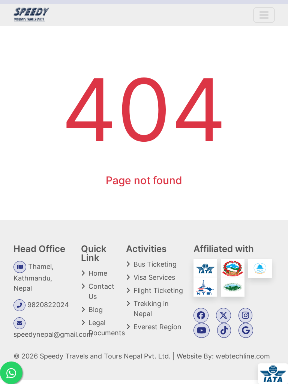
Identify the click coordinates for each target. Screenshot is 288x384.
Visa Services (154, 277)
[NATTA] (261, 268)
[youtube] (202, 331)
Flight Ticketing (158, 290)
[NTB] (206, 287)
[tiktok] (224, 331)
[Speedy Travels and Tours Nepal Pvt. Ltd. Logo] (32, 14)
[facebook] (201, 316)
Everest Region (158, 327)
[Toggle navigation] (264, 15)
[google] (245, 331)
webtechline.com (243, 356)
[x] (223, 316)
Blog (95, 310)
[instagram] (245, 316)
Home (97, 273)
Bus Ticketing (155, 264)
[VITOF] (232, 287)
